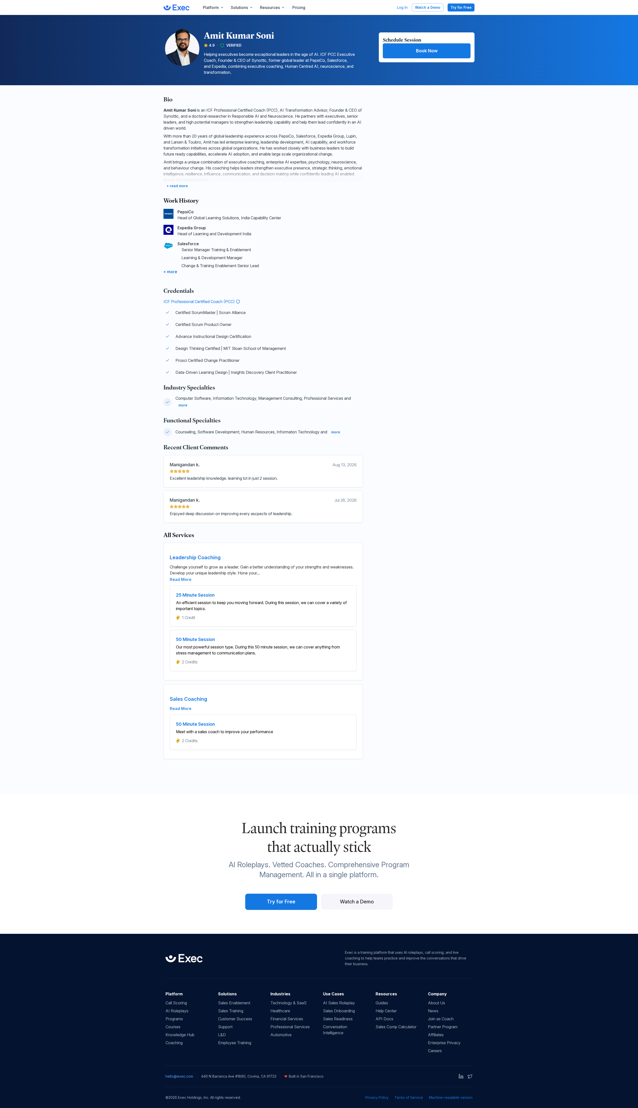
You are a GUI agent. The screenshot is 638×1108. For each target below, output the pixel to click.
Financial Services (286, 1018)
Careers (435, 1050)
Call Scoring (176, 1002)
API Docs (384, 1018)
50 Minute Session (195, 639)
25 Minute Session (195, 595)
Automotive (281, 1034)
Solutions (239, 7)
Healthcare (280, 1010)
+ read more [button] (177, 186)
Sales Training (230, 1010)
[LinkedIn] (461, 1076)
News (433, 1010)
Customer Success (235, 1018)
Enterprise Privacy (444, 1042)
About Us (436, 1002)
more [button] (182, 405)
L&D (222, 1034)
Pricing (298, 7)
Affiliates (436, 1034)
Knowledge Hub (179, 1034)
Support (225, 1026)
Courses (172, 1026)
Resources (270, 7)
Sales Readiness (338, 1018)
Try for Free (461, 7)
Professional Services (290, 1026)
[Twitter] (470, 1076)
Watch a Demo (427, 7)
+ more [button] (170, 271)
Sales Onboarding (339, 1010)
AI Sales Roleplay (339, 1002)
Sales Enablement (234, 1002)
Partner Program (443, 1026)
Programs (174, 1018)
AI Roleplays (176, 1010)
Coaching (174, 1042)
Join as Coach (441, 1018)
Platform (211, 7)
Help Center (386, 1010)
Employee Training (234, 1042)
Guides (382, 1002)
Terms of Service (409, 1097)
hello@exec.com (179, 1076)
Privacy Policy (377, 1097)
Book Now (427, 50)
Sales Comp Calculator (396, 1026)
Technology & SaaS (288, 1002)
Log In (402, 7)
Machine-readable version (451, 1097)
